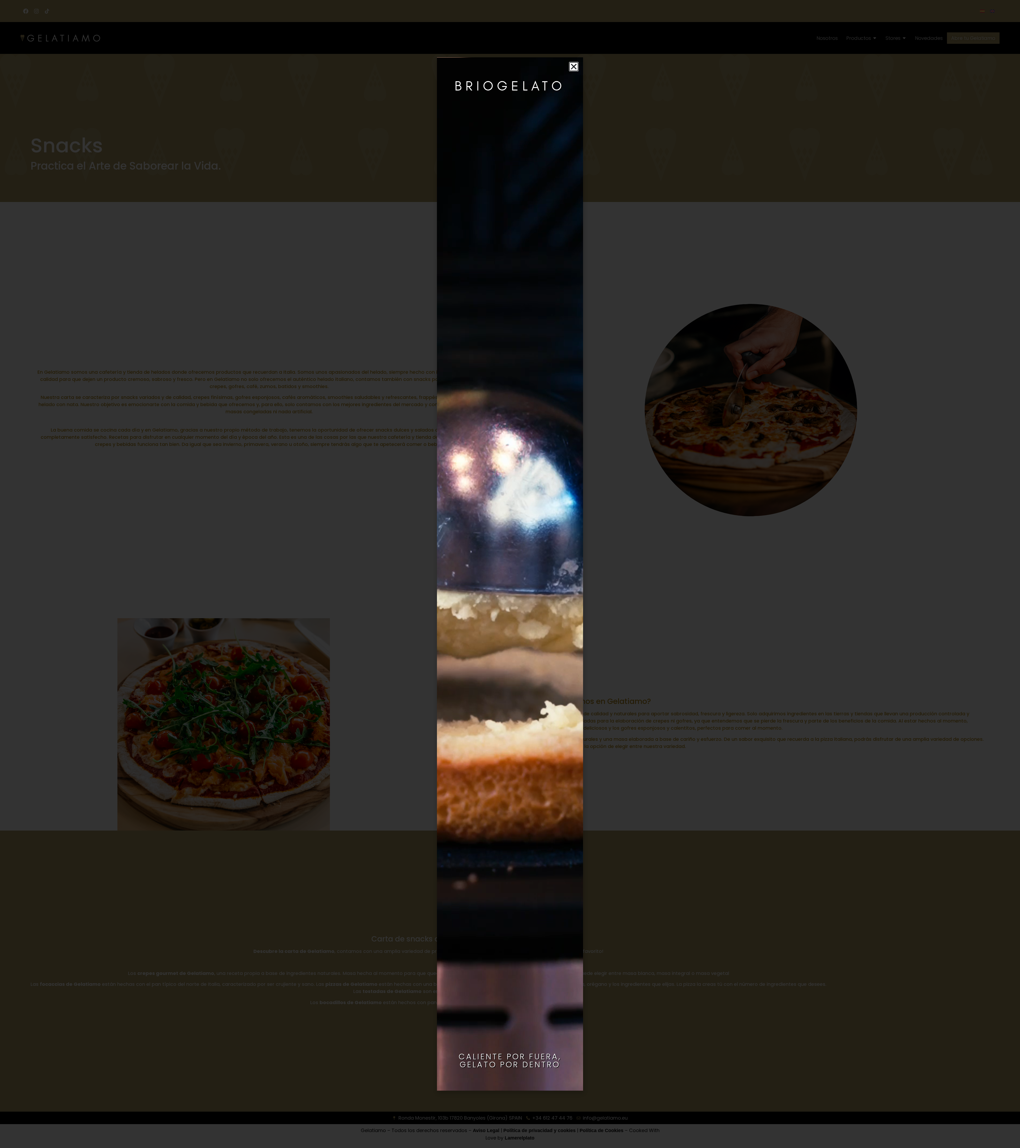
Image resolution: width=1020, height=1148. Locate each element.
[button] (574, 67)
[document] (510, 574)
